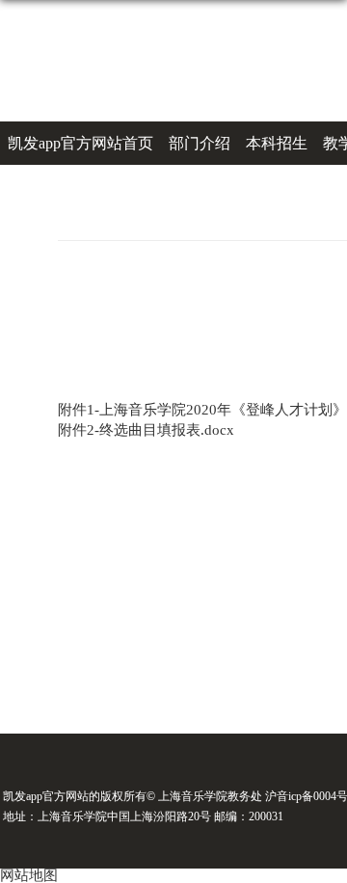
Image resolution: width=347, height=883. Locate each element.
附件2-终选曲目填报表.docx (146, 430)
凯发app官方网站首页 (80, 143)
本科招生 (276, 143)
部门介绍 (199, 143)
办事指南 (38, 186)
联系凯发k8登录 (139, 186)
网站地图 (29, 875)
